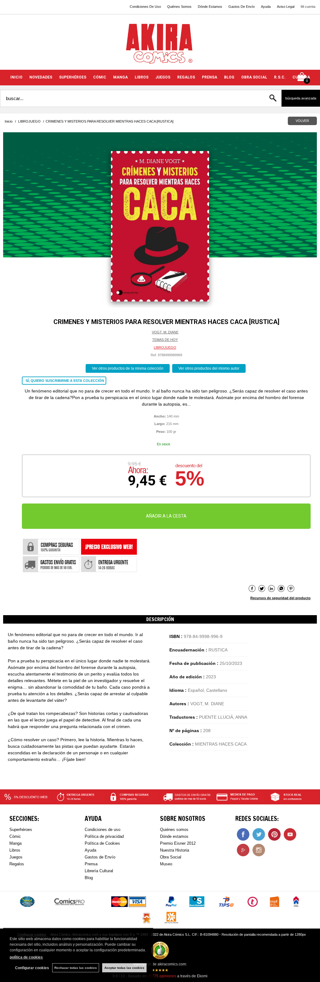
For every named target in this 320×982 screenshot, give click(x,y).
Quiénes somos (174, 829)
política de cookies (26, 957)
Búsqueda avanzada (300, 98)
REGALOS (186, 77)
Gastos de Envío (100, 857)
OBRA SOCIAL (254, 77)
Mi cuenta (308, 6)
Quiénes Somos (179, 6)
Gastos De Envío (241, 6)
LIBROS (141, 77)
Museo (166, 864)
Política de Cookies (102, 843)
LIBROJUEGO (165, 347)
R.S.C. (280, 77)
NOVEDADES (40, 77)
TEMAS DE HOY (165, 340)
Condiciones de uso (102, 829)
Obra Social (170, 857)
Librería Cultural (99, 870)
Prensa (91, 864)
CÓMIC (99, 77)
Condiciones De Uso (145, 6)
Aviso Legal (285, 6)
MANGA (120, 77)
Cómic (15, 836)
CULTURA (301, 77)
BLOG (229, 77)
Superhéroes (20, 829)
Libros (14, 850)
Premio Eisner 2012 (178, 843)
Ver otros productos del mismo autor (208, 368)
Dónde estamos (174, 836)
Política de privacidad (104, 836)
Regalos (16, 864)
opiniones (162, 976)
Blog (89, 877)
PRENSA (209, 77)
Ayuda (266, 6)
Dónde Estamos (210, 6)
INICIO (16, 77)
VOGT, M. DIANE (165, 332)
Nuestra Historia (174, 850)
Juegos (15, 857)
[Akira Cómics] (160, 46)
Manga (15, 843)
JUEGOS (162, 77)
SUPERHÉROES (72, 77)
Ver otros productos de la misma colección (127, 368)
